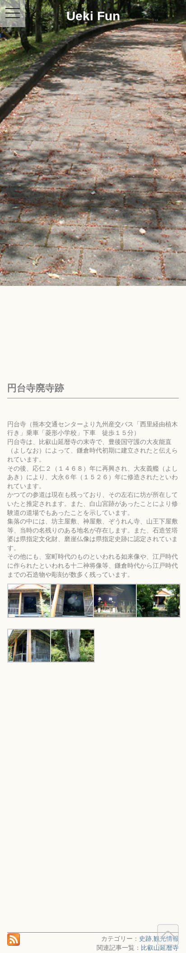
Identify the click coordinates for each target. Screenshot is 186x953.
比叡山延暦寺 (160, 947)
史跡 (145, 938)
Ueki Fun (93, 16)
